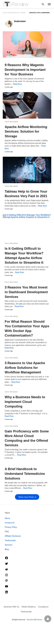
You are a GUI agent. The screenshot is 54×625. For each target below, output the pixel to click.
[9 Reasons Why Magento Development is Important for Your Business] (27, 44)
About (7, 518)
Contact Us (10, 523)
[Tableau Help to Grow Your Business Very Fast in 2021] (27, 170)
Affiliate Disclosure (13, 536)
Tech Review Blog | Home (14, 12)
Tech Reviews (11, 121)
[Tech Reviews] (16, 4)
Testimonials (10, 540)
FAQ (7, 531)
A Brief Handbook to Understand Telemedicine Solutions (25, 473)
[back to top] (47, 618)
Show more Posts (26, 497)
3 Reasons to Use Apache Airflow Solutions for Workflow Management (25, 367)
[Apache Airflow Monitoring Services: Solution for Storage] (27, 105)
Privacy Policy (11, 527)
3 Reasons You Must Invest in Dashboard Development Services (26, 291)
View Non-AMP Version (34, 619)
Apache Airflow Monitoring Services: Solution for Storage (26, 131)
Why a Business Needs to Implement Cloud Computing (25, 401)
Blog (7, 549)
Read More (17, 84)
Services (8, 545)
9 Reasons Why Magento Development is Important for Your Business (25, 69)
